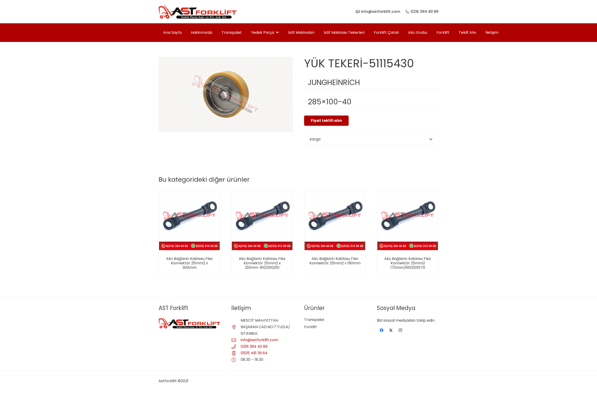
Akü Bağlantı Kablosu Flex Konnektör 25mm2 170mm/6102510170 (407, 263)
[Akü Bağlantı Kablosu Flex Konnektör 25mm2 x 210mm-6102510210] (262, 192)
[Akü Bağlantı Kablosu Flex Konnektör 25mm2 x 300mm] (189, 192)
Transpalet (314, 319)
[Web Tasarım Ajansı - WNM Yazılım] (298, 389)
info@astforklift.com (259, 340)
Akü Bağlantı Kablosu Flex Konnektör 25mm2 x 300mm (189, 263)
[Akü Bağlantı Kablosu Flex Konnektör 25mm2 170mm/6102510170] (407, 192)
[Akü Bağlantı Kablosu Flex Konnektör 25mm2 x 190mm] (335, 192)
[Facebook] (381, 330)
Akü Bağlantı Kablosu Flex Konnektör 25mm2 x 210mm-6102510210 (262, 263)
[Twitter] (391, 330)
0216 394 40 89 (254, 346)
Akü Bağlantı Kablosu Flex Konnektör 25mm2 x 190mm (335, 261)
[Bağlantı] (197, 12)
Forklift (310, 327)
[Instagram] (400, 330)
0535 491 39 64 (254, 353)
